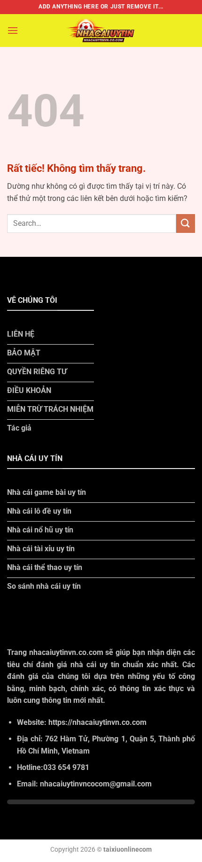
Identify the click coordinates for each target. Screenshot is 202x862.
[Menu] (12, 30)
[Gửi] (185, 223)
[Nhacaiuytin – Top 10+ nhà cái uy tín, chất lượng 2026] (101, 30)
